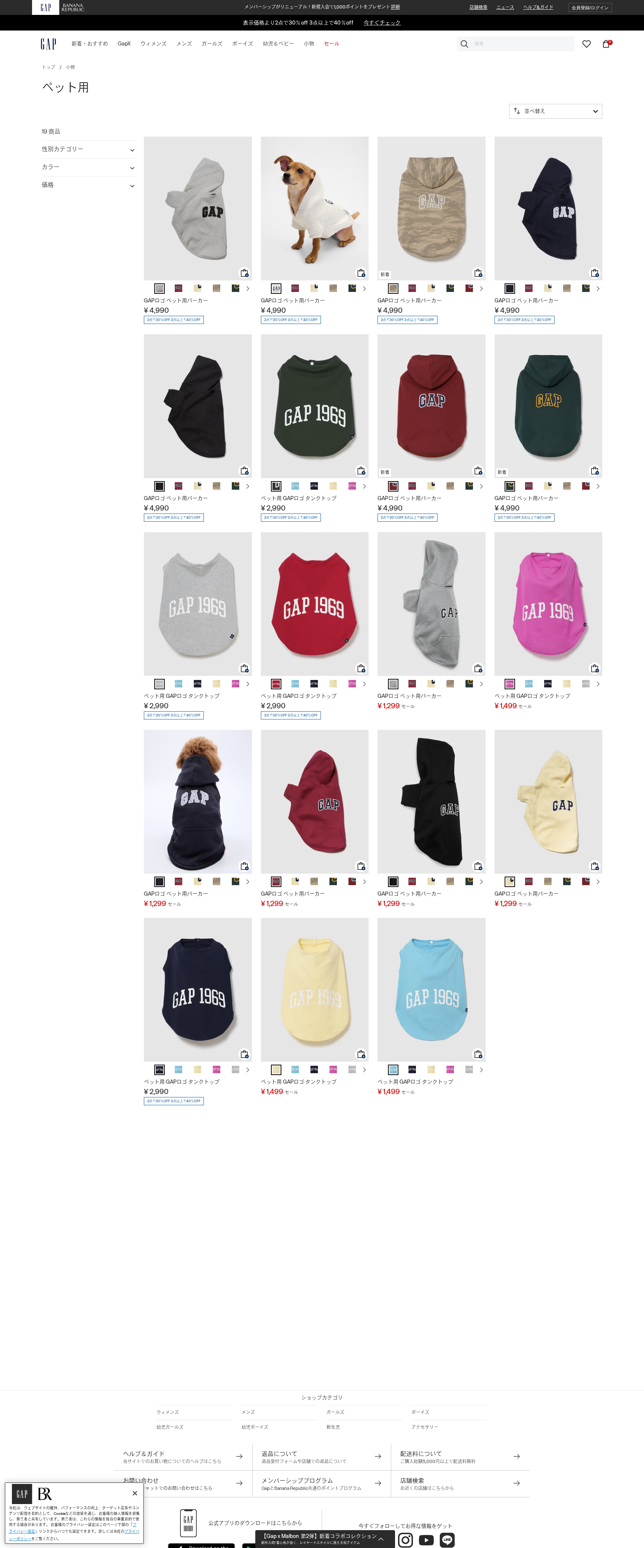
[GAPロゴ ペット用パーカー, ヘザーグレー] (159, 288)
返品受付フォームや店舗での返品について (304, 1461)
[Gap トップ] (44, 44)
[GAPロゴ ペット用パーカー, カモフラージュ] (216, 288)
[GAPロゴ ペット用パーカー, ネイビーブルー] (159, 882)
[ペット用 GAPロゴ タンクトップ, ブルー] (314, 486)
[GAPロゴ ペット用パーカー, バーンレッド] (178, 288)
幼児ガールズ (170, 1427)
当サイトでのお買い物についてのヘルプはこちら (172, 1461)
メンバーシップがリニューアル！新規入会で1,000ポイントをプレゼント (322, 7)
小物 (70, 67)
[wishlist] (586, 44)
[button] (590, 7)
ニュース (505, 7)
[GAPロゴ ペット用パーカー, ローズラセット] (469, 288)
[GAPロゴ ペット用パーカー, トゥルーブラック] (393, 882)
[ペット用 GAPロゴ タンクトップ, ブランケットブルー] (295, 486)
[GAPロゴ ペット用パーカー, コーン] (197, 288)
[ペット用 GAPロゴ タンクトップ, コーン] (333, 486)
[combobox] (516, 43)
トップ (48, 67)
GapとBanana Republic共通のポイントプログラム (312, 1488)
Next (248, 289)
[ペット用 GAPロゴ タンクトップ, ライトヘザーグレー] (159, 684)
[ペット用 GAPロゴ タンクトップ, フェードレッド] (276, 684)
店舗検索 (478, 7)
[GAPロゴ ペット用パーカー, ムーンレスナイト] (159, 486)
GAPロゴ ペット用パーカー (176, 300)
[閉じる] (135, 1493)
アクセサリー (424, 1427)
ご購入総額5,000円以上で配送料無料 (438, 1461)
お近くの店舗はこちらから (427, 1488)
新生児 (333, 1427)
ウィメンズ (168, 1412)
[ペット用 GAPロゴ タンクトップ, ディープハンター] (276, 486)
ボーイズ (420, 1412)
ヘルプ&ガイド (538, 7)
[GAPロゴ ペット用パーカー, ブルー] (510, 288)
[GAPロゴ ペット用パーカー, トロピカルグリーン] (235, 288)
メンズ (248, 1412)
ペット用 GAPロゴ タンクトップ (299, 498)
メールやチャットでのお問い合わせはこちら (167, 1488)
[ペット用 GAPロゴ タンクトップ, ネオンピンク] (352, 486)
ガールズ (335, 1412)
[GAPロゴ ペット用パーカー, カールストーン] (276, 288)
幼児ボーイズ (255, 1427)
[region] (74, 1513)
